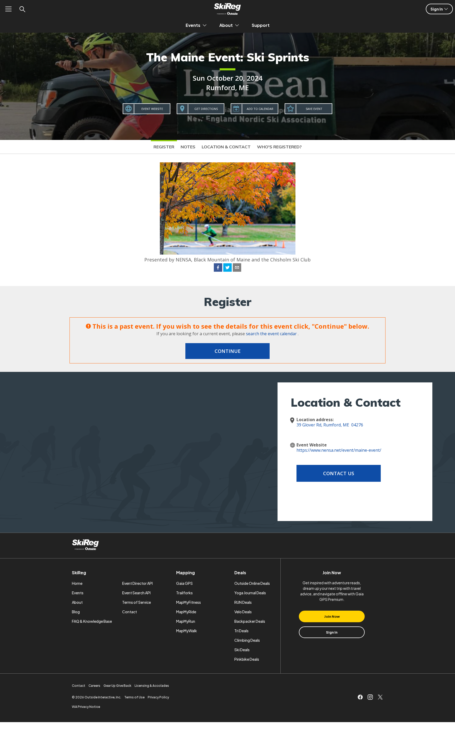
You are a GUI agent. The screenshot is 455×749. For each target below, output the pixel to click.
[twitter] (227, 268)
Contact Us (338, 473)
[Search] (22, 9)
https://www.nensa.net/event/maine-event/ (338, 450)
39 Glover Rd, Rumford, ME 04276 (329, 425)
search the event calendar (271, 334)
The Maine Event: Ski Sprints (227, 57)
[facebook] (218, 268)
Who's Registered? (279, 146)
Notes (188, 146)
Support (261, 25)
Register (164, 146)
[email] (237, 268)
